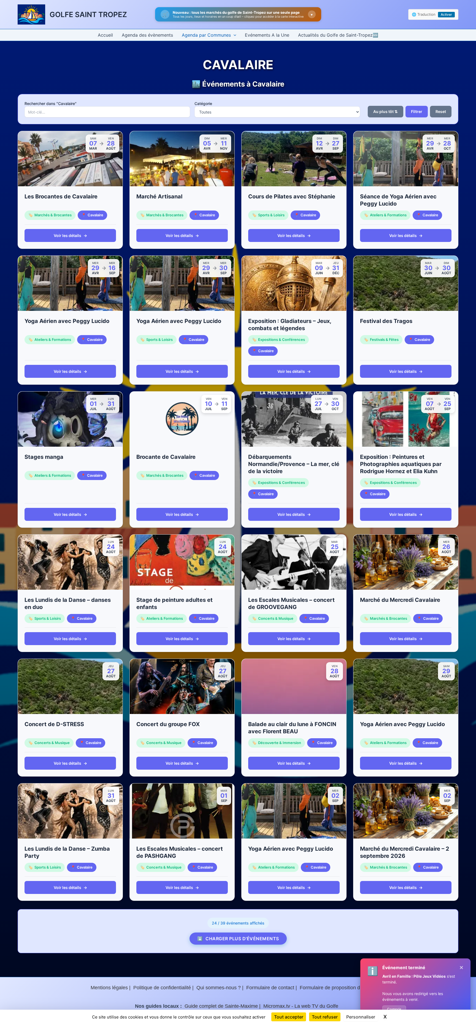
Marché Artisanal (159, 196)
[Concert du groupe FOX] (182, 686)
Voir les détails (70, 235)
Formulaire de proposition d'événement (342, 987)
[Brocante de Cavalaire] (182, 419)
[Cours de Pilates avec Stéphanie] (294, 158)
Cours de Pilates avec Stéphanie (291, 196)
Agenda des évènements (147, 35)
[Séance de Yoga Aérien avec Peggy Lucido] (405, 158)
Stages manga (44, 457)
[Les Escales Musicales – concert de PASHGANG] (182, 811)
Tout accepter (288, 1017)
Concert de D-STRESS (54, 724)
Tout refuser (325, 1017)
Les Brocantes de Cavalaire (61, 196)
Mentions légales (109, 987)
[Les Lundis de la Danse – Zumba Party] (70, 811)
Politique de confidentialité (162, 987)
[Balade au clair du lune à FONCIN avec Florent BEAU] (294, 686)
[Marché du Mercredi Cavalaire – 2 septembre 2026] (405, 811)
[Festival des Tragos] (405, 283)
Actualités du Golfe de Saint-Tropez (335, 35)
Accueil (105, 35)
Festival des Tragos (386, 321)
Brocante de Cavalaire (166, 457)
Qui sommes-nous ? (218, 987)
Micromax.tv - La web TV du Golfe (300, 1006)
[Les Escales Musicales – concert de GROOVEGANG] (294, 562)
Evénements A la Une (267, 35)
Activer (446, 14)
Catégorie (203, 103)
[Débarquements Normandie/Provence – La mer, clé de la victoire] (294, 419)
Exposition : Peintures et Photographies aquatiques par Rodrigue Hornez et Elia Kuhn (401, 464)
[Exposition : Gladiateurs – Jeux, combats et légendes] (294, 283)
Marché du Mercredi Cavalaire (400, 600)
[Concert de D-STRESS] (70, 686)
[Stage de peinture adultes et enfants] (182, 562)
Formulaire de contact (270, 987)
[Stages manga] (70, 419)
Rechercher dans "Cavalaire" (51, 103)
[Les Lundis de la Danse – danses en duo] (70, 562)
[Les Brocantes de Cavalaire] (70, 158)
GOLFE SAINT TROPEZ (88, 14)
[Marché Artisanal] (182, 158)
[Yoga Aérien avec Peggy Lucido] (70, 283)
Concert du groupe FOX (168, 724)
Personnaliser (360, 1017)
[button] (233, 35)
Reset (441, 111)
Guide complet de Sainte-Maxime (221, 1006)
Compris (394, 1009)
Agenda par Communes (206, 35)
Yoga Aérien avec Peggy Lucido (67, 321)
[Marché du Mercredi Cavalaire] (405, 562)
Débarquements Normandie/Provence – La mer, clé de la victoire (293, 464)
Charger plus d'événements (238, 938)
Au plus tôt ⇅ (385, 111)
